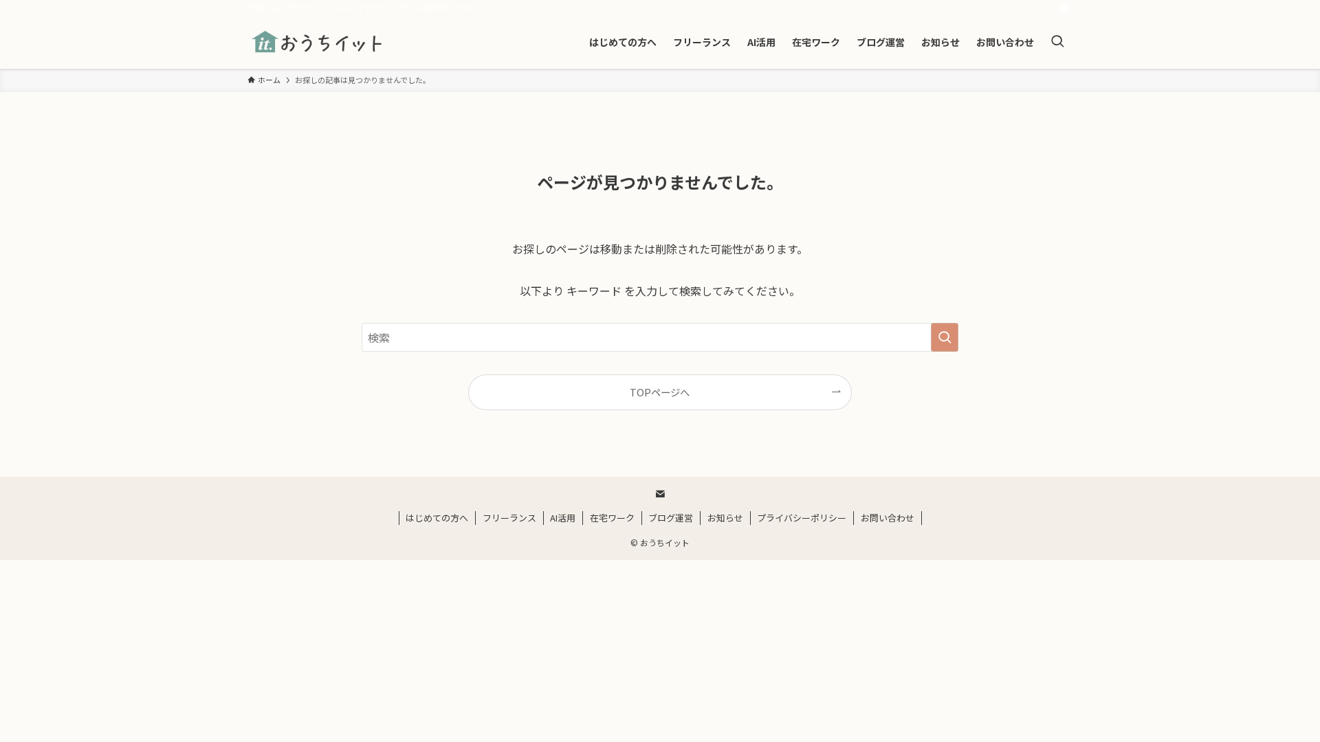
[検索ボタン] (1057, 42)
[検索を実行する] (944, 337)
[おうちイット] (318, 42)
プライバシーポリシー (801, 517)
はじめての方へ (437, 517)
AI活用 (562, 517)
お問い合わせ (887, 517)
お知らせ (725, 517)
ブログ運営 (670, 517)
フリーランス (509, 517)
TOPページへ (660, 392)
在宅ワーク (612, 517)
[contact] (1063, 7)
